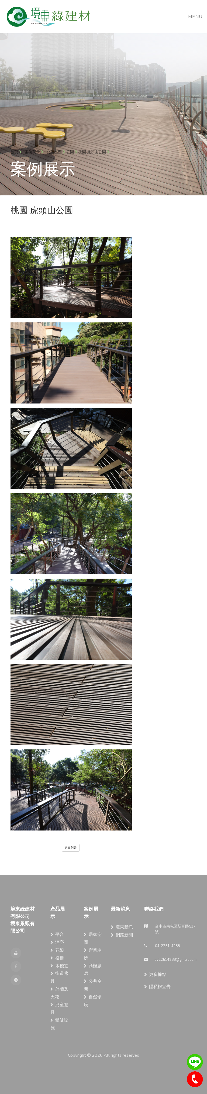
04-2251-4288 (195, 1079)
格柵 (59, 958)
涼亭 (59, 942)
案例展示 (33, 152)
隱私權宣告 (160, 987)
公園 (70, 152)
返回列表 (71, 848)
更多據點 (157, 975)
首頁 (15, 152)
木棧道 (61, 966)
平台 (59, 935)
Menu (195, 17)
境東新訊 (124, 927)
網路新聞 (124, 935)
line (195, 1062)
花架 (59, 950)
